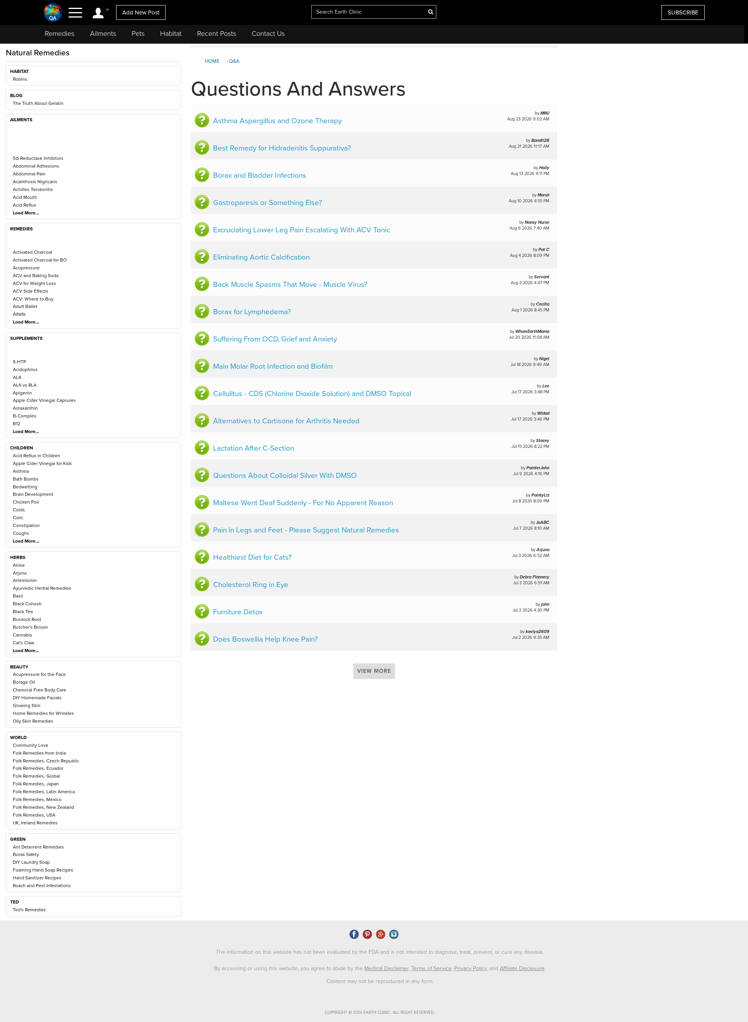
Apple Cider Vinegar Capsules (44, 400)
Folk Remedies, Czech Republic (46, 761)
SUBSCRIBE (683, 12)
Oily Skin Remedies (33, 721)
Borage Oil (24, 682)
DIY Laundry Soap (31, 862)
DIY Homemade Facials (37, 697)
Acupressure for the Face (39, 674)
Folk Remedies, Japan (36, 784)
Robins (20, 79)
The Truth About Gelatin (38, 103)
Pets (138, 33)
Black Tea (23, 611)
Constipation (26, 525)
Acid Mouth (25, 197)
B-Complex (24, 416)
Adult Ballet (25, 306)
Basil (18, 596)
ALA (17, 377)
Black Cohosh (27, 603)
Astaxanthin (25, 408)
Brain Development (33, 494)
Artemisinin (25, 580)
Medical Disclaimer (386, 968)
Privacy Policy (470, 968)
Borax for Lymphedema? (252, 312)
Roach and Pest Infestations (42, 885)
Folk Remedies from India (39, 753)
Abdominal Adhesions (36, 166)
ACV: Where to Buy (33, 299)
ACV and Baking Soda (35, 275)
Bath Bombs (26, 479)
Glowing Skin (27, 705)
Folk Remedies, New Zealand (43, 807)
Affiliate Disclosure (522, 968)
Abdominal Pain (29, 174)
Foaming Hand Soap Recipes (43, 870)
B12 (16, 423)
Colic (18, 517)
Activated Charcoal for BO (40, 260)
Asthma (21, 471)
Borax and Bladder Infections (259, 175)
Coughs (21, 533)
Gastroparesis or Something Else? (267, 202)
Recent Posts (216, 33)
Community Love (30, 745)
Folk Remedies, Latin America (44, 791)
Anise (19, 565)
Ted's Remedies (29, 909)
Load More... (26, 213)
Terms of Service (431, 968)
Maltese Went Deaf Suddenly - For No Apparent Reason (303, 503)
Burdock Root (27, 619)
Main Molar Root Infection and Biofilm (273, 366)
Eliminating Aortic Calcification (261, 257)
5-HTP (19, 361)
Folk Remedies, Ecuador (38, 768)
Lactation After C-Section (253, 448)
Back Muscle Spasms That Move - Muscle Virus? (290, 284)
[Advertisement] (651, 110)
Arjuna (19, 573)
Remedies (59, 33)
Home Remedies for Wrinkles (43, 713)
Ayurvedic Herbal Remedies (42, 588)
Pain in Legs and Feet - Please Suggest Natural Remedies (306, 530)
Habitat (171, 33)
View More (374, 671)
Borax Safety (26, 854)
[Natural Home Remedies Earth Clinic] (53, 12)
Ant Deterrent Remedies (38, 847)
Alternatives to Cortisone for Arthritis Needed (286, 421)
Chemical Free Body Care (39, 690)
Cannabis (22, 635)
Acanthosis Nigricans (35, 181)
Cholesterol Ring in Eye (250, 584)
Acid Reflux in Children (36, 455)
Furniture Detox (238, 612)
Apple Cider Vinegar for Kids (42, 463)
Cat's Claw (23, 642)
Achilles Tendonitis (33, 189)
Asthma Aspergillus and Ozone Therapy (277, 121)
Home (212, 61)
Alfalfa (19, 314)
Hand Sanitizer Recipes (37, 878)
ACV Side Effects (30, 291)
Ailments (103, 33)
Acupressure (26, 268)
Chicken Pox (26, 502)
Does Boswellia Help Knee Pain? (265, 639)
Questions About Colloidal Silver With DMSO (285, 475)
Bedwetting (25, 487)
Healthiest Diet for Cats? (252, 557)
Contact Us (268, 33)
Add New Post (140, 12)
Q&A (234, 61)
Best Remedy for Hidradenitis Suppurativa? (282, 148)
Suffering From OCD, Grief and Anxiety (275, 339)
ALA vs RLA (25, 385)
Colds (19, 510)
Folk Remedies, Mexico (37, 799)
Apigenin (22, 393)
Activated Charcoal (32, 252)
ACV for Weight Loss (34, 283)
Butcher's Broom (30, 627)
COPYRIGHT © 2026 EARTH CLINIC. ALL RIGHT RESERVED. (380, 1012)
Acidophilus (25, 369)
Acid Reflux (24, 205)
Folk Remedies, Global (36, 776)
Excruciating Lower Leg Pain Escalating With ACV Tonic (301, 230)
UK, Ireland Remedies (35, 823)
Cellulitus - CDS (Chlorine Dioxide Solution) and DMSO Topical (312, 393)
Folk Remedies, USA (34, 815)
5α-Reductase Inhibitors (38, 158)
